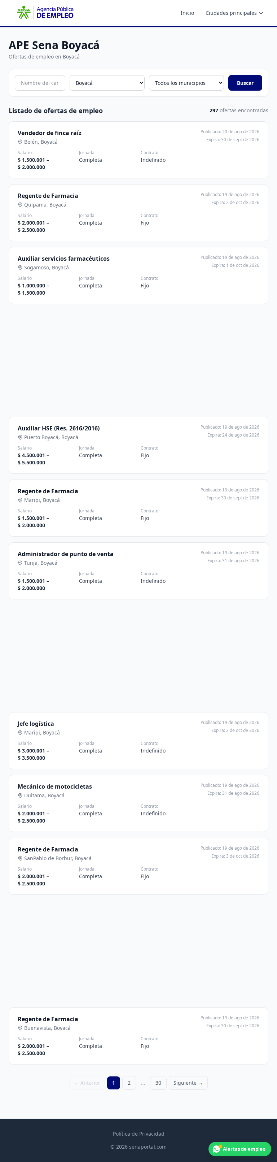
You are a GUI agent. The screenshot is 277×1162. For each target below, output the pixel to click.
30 (158, 1082)
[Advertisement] (138, 360)
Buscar (245, 82)
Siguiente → (188, 1082)
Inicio (187, 12)
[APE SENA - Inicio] (44, 13)
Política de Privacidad (138, 1133)
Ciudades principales (231, 12)
